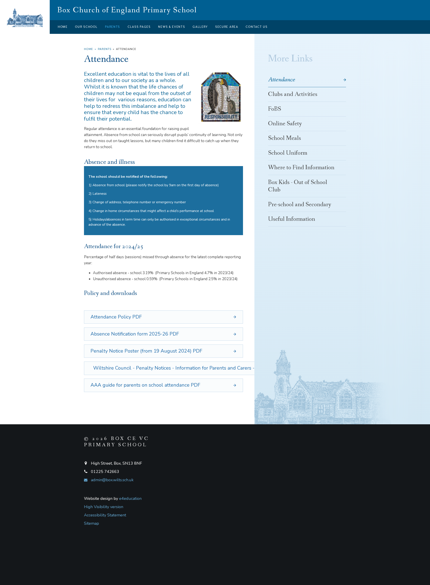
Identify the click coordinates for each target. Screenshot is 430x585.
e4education (130, 498)
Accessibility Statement (105, 515)
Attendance (126, 49)
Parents (104, 49)
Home (88, 49)
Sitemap (91, 523)
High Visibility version (103, 506)
